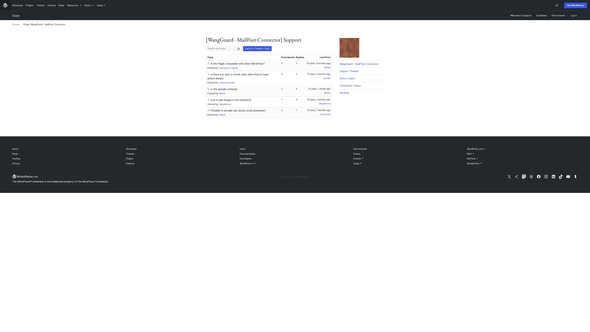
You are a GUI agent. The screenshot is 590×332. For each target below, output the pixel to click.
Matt (470, 153)
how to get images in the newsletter (230, 99)
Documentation (247, 153)
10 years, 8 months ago (318, 63)
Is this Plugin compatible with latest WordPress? (237, 63)
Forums (16, 15)
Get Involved (360, 149)
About (15, 149)
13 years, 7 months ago (318, 110)
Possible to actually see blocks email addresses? (238, 110)
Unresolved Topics (350, 85)
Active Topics (347, 78)
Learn (242, 149)
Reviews (344, 92)
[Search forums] (239, 48)
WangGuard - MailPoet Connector (359, 63)
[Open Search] (557, 5)
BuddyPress (474, 163)
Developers (246, 158)
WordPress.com (476, 149)
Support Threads (349, 71)
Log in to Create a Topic (257, 48)
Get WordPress (575, 5)
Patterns (130, 163)
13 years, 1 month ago (319, 88)
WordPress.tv (248, 163)
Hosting (16, 158)
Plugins (129, 158)
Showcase (131, 149)
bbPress (472, 158)
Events (356, 153)
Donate (358, 158)
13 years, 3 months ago (318, 99)
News (15, 153)
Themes (130, 153)
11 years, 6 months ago (318, 74)
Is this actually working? (224, 89)
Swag (357, 163)
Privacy (16, 163)
